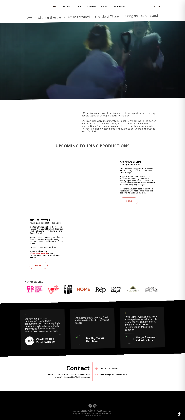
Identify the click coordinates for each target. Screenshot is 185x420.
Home (55, 6)
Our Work (119, 6)
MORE (129, 201)
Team (78, 6)
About (66, 6)
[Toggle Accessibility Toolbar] (179, 414)
